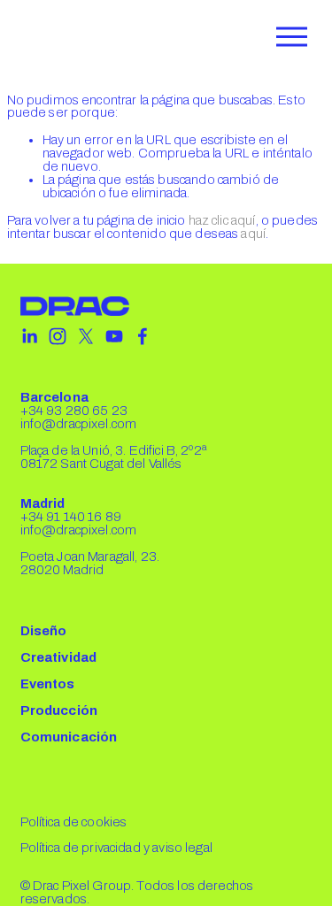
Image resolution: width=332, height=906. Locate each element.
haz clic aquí (222, 220)
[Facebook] (142, 336)
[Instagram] (57, 336)
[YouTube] (114, 336)
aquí (253, 233)
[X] (86, 336)
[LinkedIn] (29, 336)
